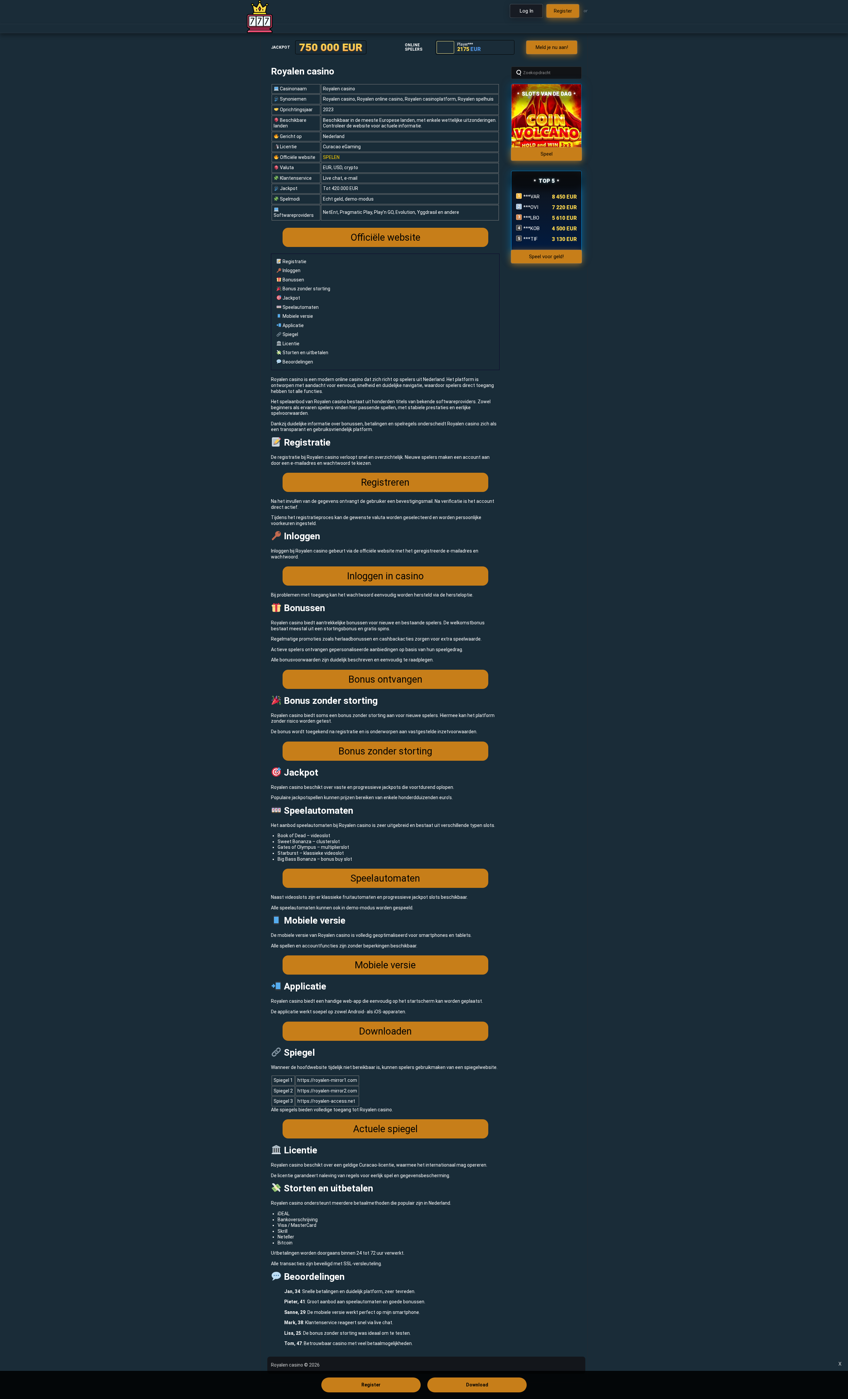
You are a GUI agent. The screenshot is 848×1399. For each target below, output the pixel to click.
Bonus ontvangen (385, 679)
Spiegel (290, 334)
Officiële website (385, 237)
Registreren (385, 482)
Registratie (294, 261)
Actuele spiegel (385, 1128)
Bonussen (293, 279)
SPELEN (331, 157)
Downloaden (385, 1031)
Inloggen (291, 270)
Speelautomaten (300, 307)
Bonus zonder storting (306, 288)
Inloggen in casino (385, 576)
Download (477, 1384)
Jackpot (291, 298)
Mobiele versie (297, 316)
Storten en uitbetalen (305, 352)
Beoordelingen (297, 361)
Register (371, 1384)
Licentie (290, 343)
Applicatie (293, 325)
